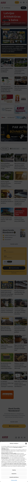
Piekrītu (14, 470)
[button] (26, 443)
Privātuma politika (14, 480)
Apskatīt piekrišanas (14, 477)
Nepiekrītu (14, 473)
